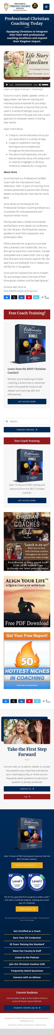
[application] (27, 84)
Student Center (41, 1025)
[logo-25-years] (21, 3)
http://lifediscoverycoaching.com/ (21, 290)
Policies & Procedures (26, 1025)
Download (37, 89)
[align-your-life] (27, 577)
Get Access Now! (27, 401)
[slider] (45, 84)
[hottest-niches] (27, 633)
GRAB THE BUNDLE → (27, 865)
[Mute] (40, 85)
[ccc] (27, 513)
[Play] (7, 85)
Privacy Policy (42, 918)
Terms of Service (25, 920)
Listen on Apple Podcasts (17, 89)
